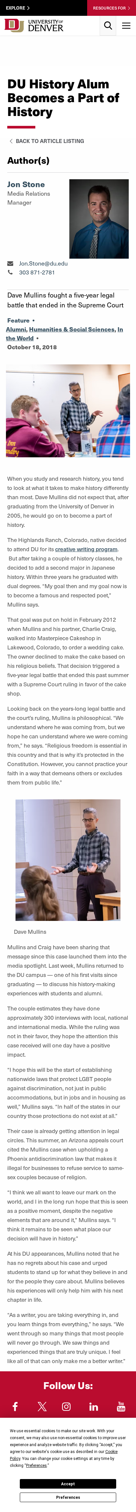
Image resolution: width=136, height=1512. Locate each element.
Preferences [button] (36, 1465)
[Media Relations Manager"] (10, 263)
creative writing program (86, 549)
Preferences (68, 1497)
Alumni (16, 329)
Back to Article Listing (49, 140)
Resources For (109, 8)
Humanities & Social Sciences (72, 329)
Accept (68, 1484)
